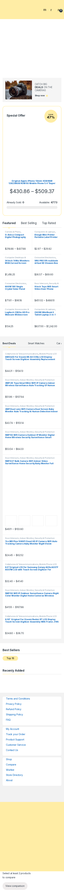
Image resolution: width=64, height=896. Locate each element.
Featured (9, 223)
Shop (9, 759)
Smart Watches (36, 343)
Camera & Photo (13, 232)
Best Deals (9, 343)
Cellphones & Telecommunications (21, 354)
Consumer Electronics (45, 257)
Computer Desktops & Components (15, 258)
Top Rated (49, 223)
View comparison (15, 885)
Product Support (15, 739)
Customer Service (16, 744)
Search (45, 9)
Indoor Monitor (27, 380)
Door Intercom (41, 283)
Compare (11, 764)
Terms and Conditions (18, 698)
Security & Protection (45, 380)
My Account (12, 728)
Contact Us (12, 750)
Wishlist (10, 769)
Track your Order (15, 734)
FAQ (8, 719)
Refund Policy (13, 709)
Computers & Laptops (44, 232)
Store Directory (14, 774)
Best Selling (29, 223)
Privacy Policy (14, 703)
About (9, 780)
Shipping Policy (14, 714)
